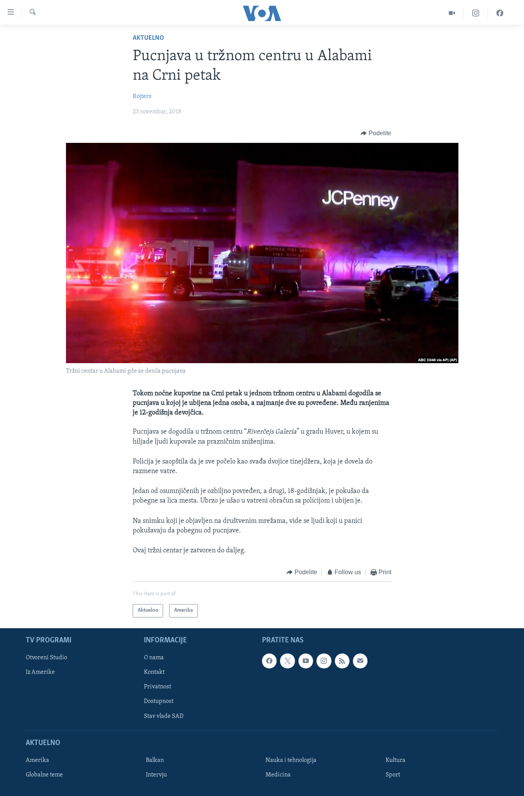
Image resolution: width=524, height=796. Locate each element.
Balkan (155, 760)
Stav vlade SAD (163, 716)
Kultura (395, 760)
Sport (393, 775)
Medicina (278, 775)
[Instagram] (476, 13)
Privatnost (157, 687)
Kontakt (154, 672)
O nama (154, 658)
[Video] (452, 13)
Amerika (37, 760)
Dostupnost (158, 701)
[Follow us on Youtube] (305, 661)
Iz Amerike (40, 672)
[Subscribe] (360, 661)
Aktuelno (148, 38)
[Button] (376, 133)
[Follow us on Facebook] (269, 661)
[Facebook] (500, 13)
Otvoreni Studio (46, 658)
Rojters (142, 96)
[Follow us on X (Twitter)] (287, 661)
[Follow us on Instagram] (323, 661)
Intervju (156, 775)
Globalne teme (44, 775)
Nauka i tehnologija (290, 760)
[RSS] (342, 661)
